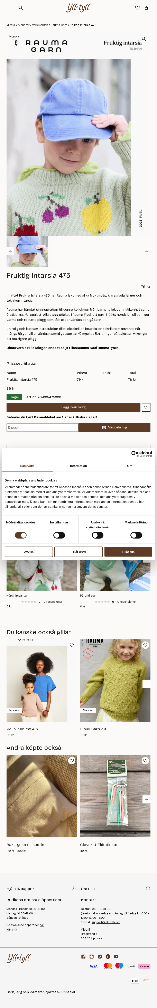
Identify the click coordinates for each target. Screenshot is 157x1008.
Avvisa (29, 551)
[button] (30, 251)
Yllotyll (11, 25)
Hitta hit (12, 929)
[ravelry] (107, 956)
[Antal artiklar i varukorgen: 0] (146, 8)
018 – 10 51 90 (101, 909)
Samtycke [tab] (27, 466)
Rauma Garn (59, 25)
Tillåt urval (78, 551)
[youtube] (116, 956)
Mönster (23, 25)
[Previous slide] (10, 251)
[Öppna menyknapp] (12, 8)
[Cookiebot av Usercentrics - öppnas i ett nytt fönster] (134, 454)
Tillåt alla (128, 551)
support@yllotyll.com (106, 922)
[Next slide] (146, 251)
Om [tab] (129, 466)
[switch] (59, 535)
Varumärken (40, 25)
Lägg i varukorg (73, 407)
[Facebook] (83, 956)
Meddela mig (117, 427)
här (42, 925)
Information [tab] (78, 466)
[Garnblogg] (91, 956)
